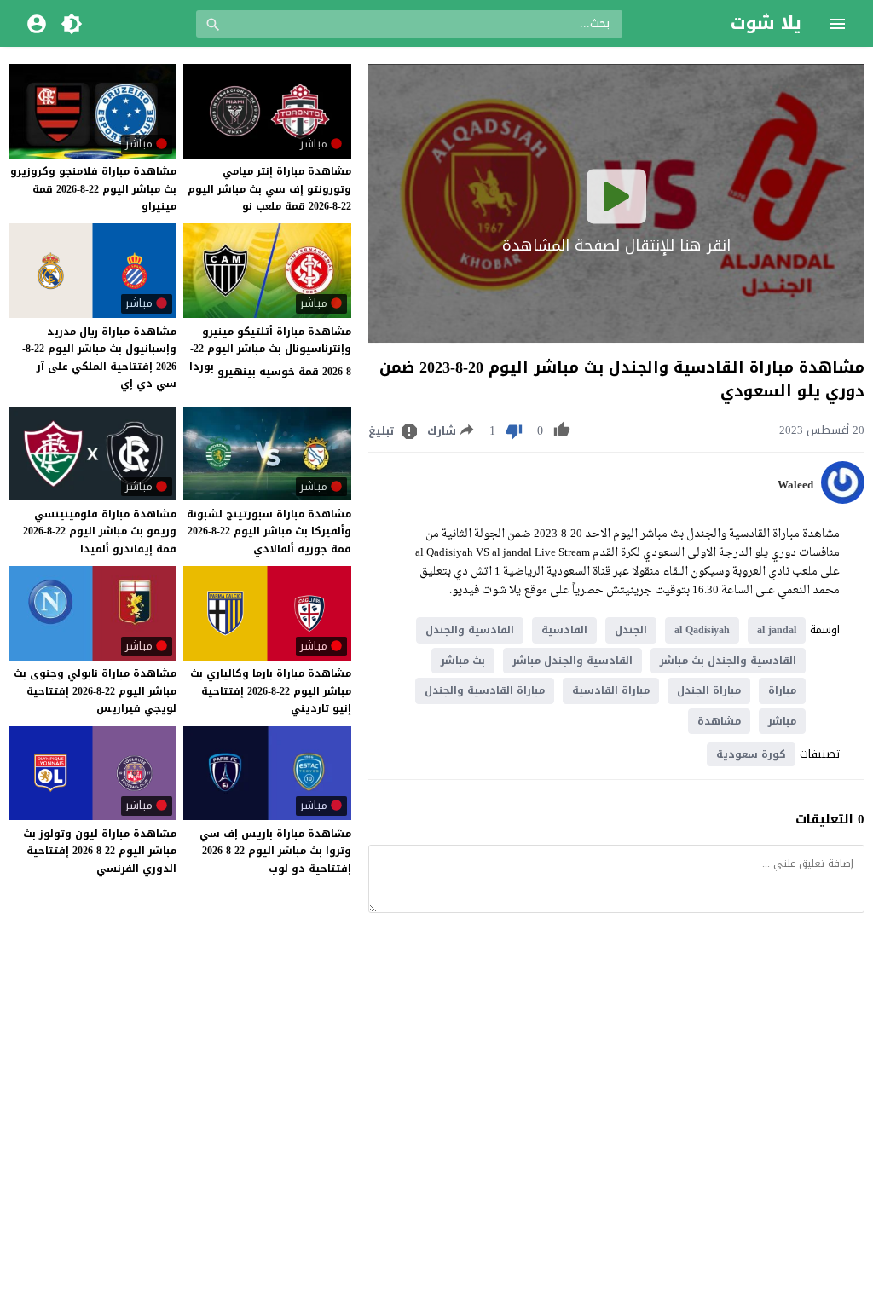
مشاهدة (719, 721)
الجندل (631, 630)
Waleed (795, 485)
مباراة (782, 690)
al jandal (776, 630)
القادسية (564, 630)
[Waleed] (842, 500)
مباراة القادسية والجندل (485, 690)
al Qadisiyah (702, 630)
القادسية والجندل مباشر (572, 660)
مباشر (782, 721)
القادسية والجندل (469, 630)
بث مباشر (463, 660)
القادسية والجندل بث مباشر (728, 660)
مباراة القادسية (611, 690)
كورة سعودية (751, 754)
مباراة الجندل (709, 690)
